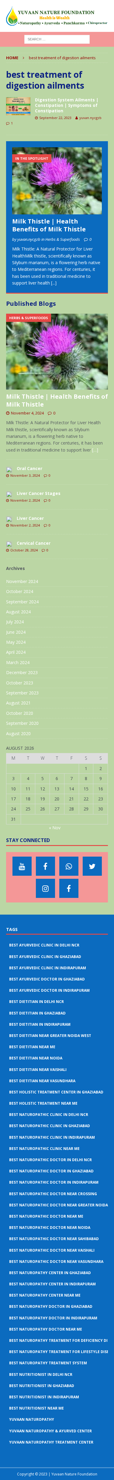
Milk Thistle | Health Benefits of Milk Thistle (49, 225)
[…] (95, 450)
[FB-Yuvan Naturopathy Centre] (68, 888)
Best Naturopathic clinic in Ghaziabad (49, 1125)
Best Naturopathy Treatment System (48, 1363)
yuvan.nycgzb (90, 117)
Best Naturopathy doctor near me (45, 1329)
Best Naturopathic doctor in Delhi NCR (50, 1159)
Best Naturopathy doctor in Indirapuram (53, 1318)
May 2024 (16, 642)
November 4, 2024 (27, 413)
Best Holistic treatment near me (43, 1103)
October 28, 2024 (24, 550)
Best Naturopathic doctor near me (46, 1216)
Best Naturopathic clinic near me (44, 1148)
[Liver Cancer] (9, 519)
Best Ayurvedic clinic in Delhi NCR (44, 945)
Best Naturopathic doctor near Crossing (53, 1193)
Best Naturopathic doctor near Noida (49, 1227)
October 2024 (19, 591)
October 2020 (19, 713)
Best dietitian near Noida (35, 1058)
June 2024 (16, 632)
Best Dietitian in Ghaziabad (37, 1013)
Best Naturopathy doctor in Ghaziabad (50, 1306)
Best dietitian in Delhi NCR (36, 1001)
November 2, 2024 (25, 500)
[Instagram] (45, 888)
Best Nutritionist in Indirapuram (44, 1397)
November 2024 (22, 581)
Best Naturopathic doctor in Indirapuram (53, 1182)
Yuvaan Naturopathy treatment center (51, 1442)
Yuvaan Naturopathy (31, 1419)
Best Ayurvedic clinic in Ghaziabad (45, 956)
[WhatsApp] (68, 866)
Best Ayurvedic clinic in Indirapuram (47, 967)
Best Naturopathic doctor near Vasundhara (56, 1261)
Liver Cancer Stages (38, 493)
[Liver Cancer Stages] (9, 494)
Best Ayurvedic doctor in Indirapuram (49, 990)
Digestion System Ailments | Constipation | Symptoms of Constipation (66, 105)
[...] (54, 283)
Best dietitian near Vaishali (38, 1069)
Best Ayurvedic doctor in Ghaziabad (47, 979)
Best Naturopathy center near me (45, 1295)
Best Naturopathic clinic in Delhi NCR (48, 1114)
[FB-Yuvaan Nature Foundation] (45, 866)
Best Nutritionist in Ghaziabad (41, 1385)
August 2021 (18, 703)
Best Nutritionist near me (36, 1408)
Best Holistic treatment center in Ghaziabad (56, 1092)
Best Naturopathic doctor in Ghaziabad (51, 1171)
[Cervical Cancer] (9, 544)
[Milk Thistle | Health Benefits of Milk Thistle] (57, 180)
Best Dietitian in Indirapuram (40, 1024)
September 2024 (22, 602)
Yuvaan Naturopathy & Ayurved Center (50, 1431)
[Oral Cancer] (9, 469)
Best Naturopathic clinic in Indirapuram (52, 1137)
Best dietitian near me (32, 1046)
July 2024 (15, 622)
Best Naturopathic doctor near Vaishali (52, 1250)
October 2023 (19, 683)
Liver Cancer (30, 518)
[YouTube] (22, 866)
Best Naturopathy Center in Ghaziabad (50, 1272)
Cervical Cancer (33, 543)
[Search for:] (57, 39)
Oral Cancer (29, 468)
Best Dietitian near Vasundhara (42, 1080)
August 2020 (18, 733)
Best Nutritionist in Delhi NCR (40, 1374)
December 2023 (22, 672)
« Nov (54, 827)
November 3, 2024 (25, 475)
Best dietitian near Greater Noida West (50, 1035)
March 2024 (17, 662)
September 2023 (22, 693)
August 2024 (18, 612)
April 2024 (16, 652)
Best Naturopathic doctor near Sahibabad (54, 1238)
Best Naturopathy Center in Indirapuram (52, 1284)
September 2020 (22, 723)
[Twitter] (92, 866)
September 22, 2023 (55, 117)
